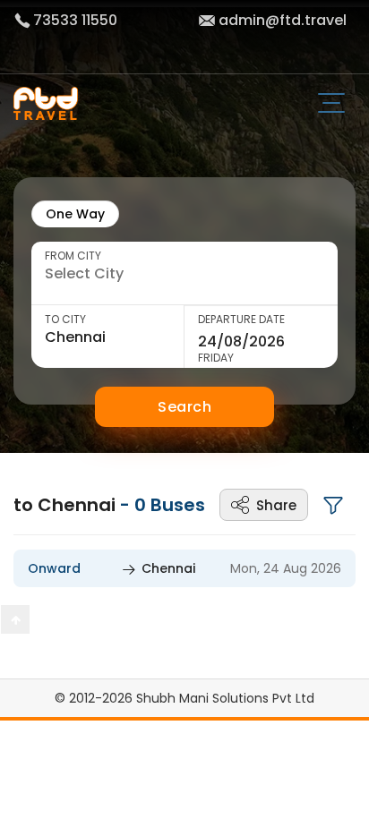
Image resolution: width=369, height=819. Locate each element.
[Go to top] (15, 619)
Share (276, 505)
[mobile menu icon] (338, 104)
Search (184, 407)
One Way (75, 214)
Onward (54, 568)
